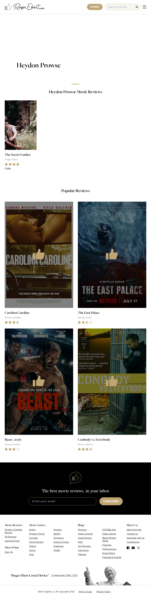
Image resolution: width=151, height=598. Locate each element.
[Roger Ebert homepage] (25, 7)
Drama (32, 546)
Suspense (59, 546)
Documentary (36, 542)
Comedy (33, 538)
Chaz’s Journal (85, 534)
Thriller (57, 550)
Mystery (58, 529)
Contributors (133, 542)
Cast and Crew (12, 541)
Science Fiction (61, 542)
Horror (32, 550)
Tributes (82, 554)
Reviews (82, 529)
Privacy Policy (103, 591)
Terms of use (85, 591)
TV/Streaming (109, 549)
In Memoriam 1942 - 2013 (64, 575)
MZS (80, 542)
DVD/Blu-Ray (109, 529)
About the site (134, 529)
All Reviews (10, 536)
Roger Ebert (108, 553)
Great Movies (85, 538)
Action (32, 529)
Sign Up (9, 552)
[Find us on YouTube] (133, 548)
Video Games (109, 534)
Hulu (31, 554)
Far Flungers (84, 546)
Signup (95, 6)
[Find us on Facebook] (128, 547)
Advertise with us (135, 538)
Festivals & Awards (111, 557)
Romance (59, 538)
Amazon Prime (37, 534)
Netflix (57, 534)
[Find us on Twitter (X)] (138, 547)
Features (106, 545)
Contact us (132, 534)
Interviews (83, 550)
